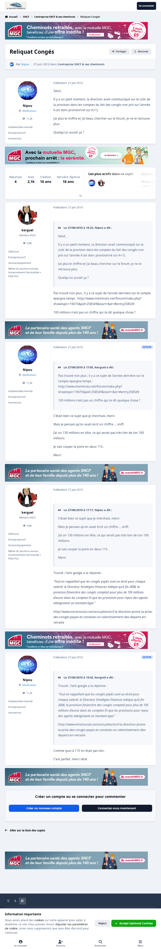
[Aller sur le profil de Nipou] (12, 64)
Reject (102, 923)
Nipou (27, 106)
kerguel (27, 230)
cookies (39, 920)
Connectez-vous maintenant (117, 808)
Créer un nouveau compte (44, 808)
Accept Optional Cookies (136, 923)
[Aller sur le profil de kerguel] (101, 183)
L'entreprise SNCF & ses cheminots (81, 64)
